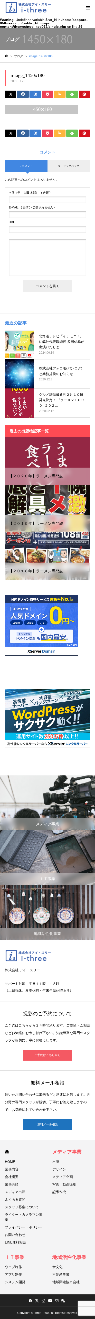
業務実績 (12, 1184)
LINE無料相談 (15, 1242)
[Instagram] (43, 1300)
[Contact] (56, 1300)
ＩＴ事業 (14, 1257)
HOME (7, 1151)
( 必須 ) (29, 192)
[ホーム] (6, 56)
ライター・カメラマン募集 (23, 1217)
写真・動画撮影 (64, 1184)
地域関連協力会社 (66, 1282)
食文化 (57, 1267)
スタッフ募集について (22, 1207)
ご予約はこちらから (47, 1055)
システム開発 (15, 1282)
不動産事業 (60, 1274)
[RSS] (63, 1300)
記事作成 (59, 1192)
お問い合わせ (15, 1235)
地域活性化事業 (69, 1257)
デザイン (59, 1169)
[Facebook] (30, 1300)
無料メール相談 (47, 1124)
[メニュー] (88, 7)
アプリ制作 (13, 1274)
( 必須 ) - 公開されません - (32, 207)
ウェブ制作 (13, 1267)
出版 (55, 1162)
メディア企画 (62, 1177)
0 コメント (26, 165)
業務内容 (12, 1169)
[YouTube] (50, 1300)
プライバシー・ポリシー (23, 1227)
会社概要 (12, 1177)
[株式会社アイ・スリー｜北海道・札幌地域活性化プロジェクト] (28, 7)
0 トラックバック (68, 165)
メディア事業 (67, 1152)
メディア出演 (15, 1192)
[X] (36, 1300)
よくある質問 (15, 1199)
